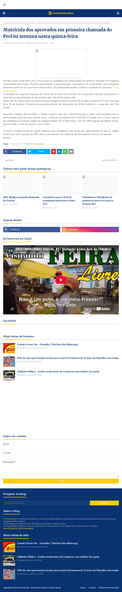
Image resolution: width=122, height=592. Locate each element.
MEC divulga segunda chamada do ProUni (21, 199)
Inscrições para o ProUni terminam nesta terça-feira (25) (59, 200)
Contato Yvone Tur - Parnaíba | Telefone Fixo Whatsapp (47, 344)
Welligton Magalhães (26, 23)
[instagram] (90, 229)
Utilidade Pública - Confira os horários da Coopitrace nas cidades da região (58, 371)
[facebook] (31, 229)
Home (82, 588)
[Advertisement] (61, 407)
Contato (92, 588)
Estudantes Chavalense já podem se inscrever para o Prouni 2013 (97, 200)
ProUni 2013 (16, 144)
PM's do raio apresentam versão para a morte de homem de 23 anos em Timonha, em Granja (68, 358)
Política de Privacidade (109, 588)
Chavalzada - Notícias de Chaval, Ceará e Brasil (40, 588)
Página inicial (9, 23)
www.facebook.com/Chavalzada (18, 528)
